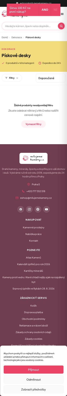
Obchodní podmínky (33, 318)
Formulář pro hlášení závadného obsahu (33, 345)
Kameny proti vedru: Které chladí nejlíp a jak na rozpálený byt (34, 279)
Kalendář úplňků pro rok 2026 (33, 264)
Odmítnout (33, 379)
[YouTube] (46, 209)
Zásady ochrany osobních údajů (33, 332)
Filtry (11, 77)
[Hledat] (61, 26)
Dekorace (16, 37)
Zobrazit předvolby (33, 389)
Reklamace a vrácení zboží (33, 325)
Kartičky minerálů (33, 270)
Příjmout (33, 369)
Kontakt (33, 240)
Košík (33, 305)
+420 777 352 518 (35, 191)
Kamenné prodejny (33, 227)
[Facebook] (20, 209)
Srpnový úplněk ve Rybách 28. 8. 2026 (33, 288)
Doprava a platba (33, 312)
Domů (5, 37)
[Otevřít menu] (62, 14)
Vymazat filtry (33, 124)
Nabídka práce (33, 234)
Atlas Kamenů (33, 257)
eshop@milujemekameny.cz (35, 3)
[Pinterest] (37, 209)
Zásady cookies (33, 338)
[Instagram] (29, 209)
